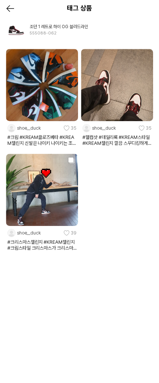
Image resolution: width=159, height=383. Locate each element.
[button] (42, 128)
